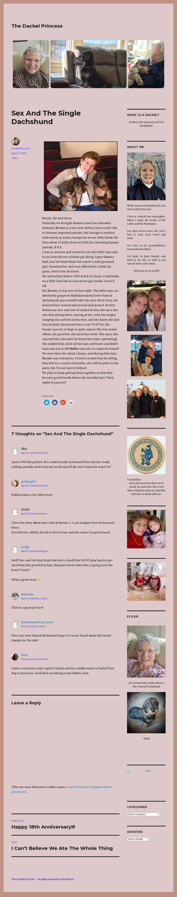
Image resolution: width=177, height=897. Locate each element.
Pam (24, 654)
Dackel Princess (20, 148)
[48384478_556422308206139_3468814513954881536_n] (146, 581)
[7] (146, 529)
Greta (14, 158)
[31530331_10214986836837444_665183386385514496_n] (146, 399)
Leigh (25, 546)
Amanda (27, 593)
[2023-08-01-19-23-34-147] (146, 305)
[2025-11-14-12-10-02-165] (146, 176)
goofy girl (28, 480)
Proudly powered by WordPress (56, 878)
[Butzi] (146, 455)
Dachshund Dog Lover (37, 621)
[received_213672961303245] (146, 355)
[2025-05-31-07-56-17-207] (146, 652)
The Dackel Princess (37, 26)
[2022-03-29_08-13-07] (146, 712)
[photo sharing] (80, 175)
